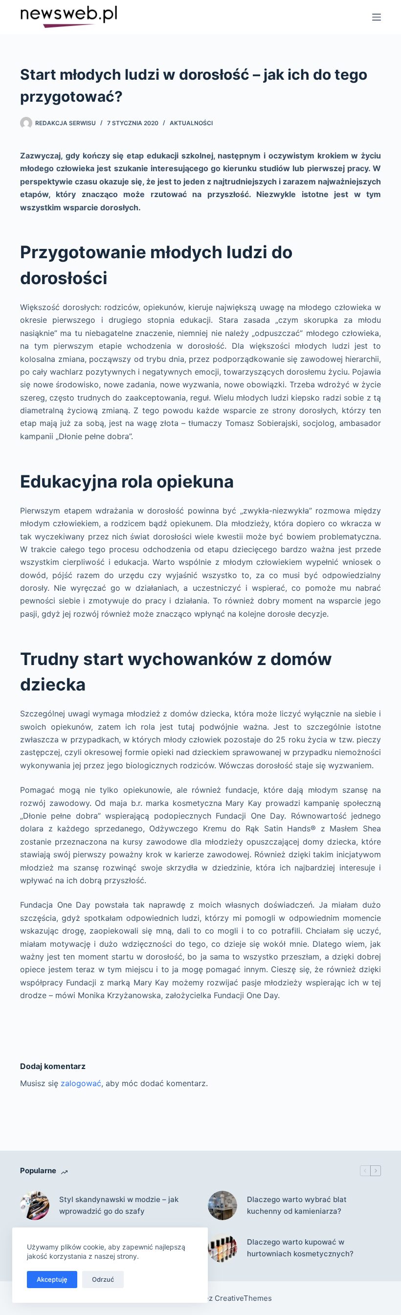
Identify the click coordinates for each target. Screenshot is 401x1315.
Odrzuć (103, 1279)
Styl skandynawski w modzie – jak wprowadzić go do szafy (118, 1205)
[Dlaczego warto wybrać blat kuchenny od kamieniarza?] (222, 1205)
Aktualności (191, 123)
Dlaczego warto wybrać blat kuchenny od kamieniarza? (297, 1205)
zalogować (81, 1083)
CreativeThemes (243, 1298)
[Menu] (376, 17)
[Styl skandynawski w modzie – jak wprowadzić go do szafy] (34, 1205)
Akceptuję (52, 1279)
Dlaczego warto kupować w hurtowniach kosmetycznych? (300, 1248)
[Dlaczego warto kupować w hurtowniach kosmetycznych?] (222, 1248)
